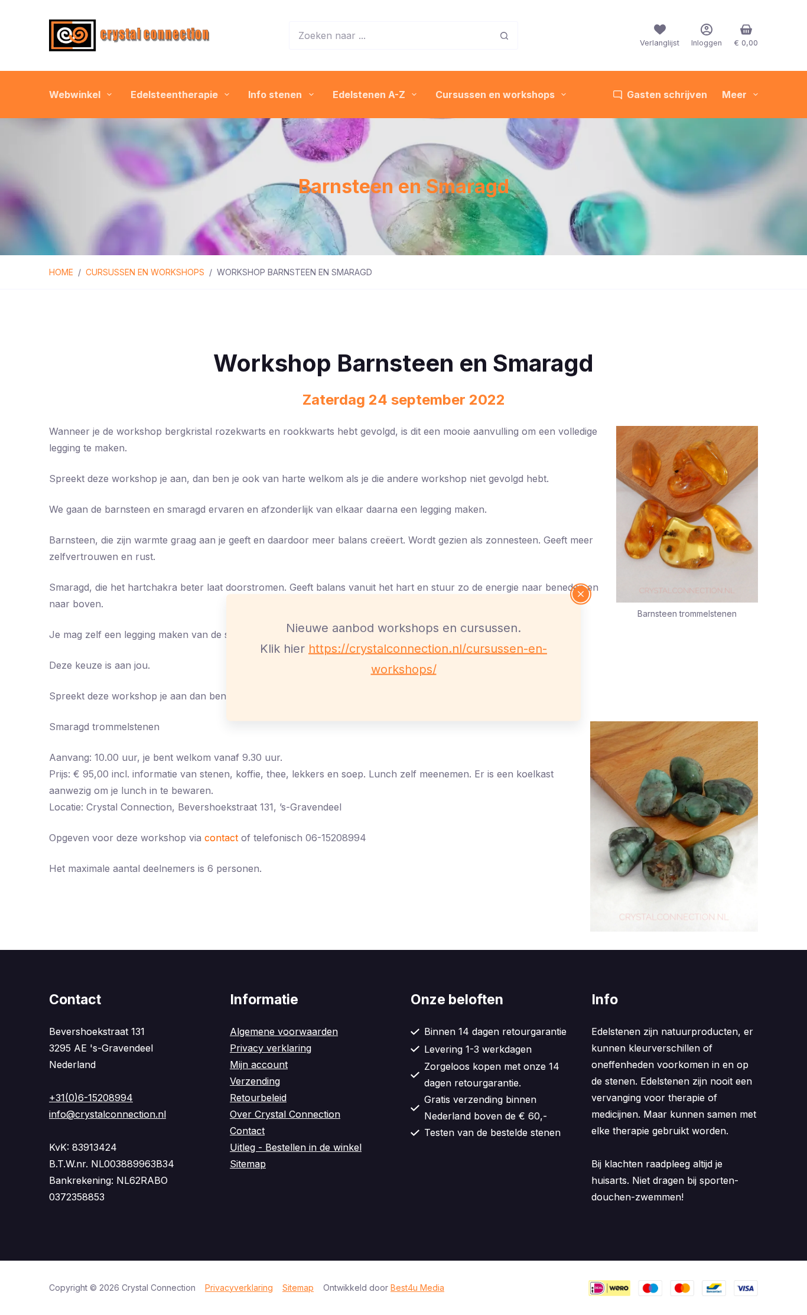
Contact (247, 1131)
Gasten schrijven (667, 94)
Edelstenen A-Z (369, 94)
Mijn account (259, 1064)
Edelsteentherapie (174, 94)
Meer (734, 94)
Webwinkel (74, 94)
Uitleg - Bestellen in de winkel (296, 1147)
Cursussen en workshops (495, 94)
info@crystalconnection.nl (107, 1114)
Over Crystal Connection (285, 1114)
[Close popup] (580, 594)
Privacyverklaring (239, 1288)
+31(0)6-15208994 (91, 1098)
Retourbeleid (258, 1098)
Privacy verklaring (270, 1048)
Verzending (255, 1081)
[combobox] (389, 35)
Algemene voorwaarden (284, 1031)
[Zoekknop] (504, 35)
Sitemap (248, 1164)
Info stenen (275, 94)
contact (221, 838)
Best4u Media (417, 1288)
